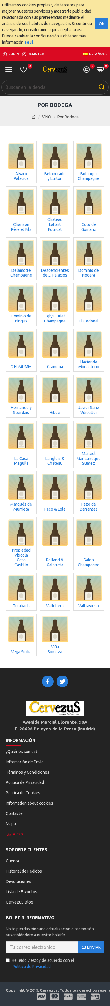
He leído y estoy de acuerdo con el (43, 963)
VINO (46, 117)
